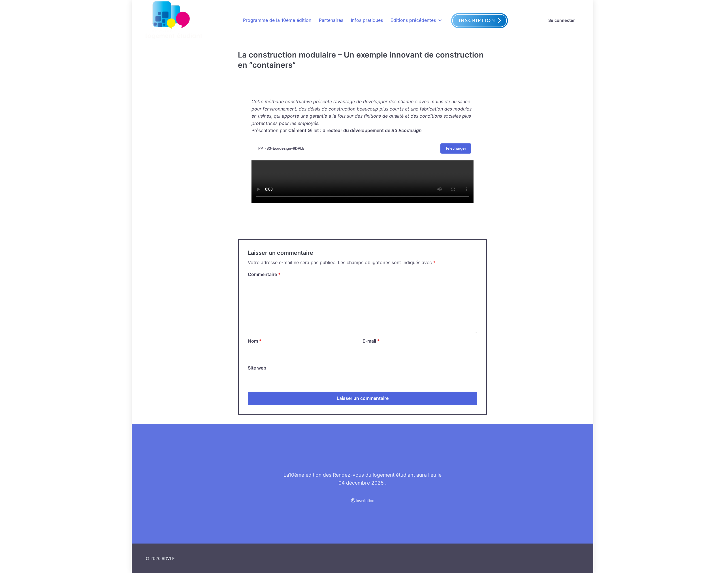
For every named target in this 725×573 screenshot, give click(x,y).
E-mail (371, 341)
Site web (257, 368)
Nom (255, 341)
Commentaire (264, 274)
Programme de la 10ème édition (277, 20)
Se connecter (561, 20)
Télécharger (455, 148)
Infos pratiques (367, 20)
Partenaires (331, 20)
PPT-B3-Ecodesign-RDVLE (281, 148)
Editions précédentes (413, 20)
